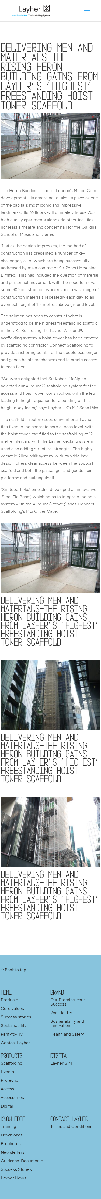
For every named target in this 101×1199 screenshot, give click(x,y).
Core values (12, 1008)
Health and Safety (67, 1034)
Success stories (16, 1017)
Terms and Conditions (71, 1126)
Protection (11, 1080)
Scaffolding (11, 1063)
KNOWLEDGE (13, 1118)
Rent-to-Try (12, 1034)
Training (8, 1126)
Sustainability (13, 1025)
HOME (6, 992)
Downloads (12, 1135)
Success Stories (16, 1169)
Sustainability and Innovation (67, 1023)
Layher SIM (61, 1063)
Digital (7, 1106)
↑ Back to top (13, 969)
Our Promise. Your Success (67, 1002)
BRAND (57, 992)
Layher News (13, 1177)
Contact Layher (15, 1042)
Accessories (12, 1097)
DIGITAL (59, 1055)
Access (7, 1088)
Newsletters (13, 1152)
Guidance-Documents (22, 1160)
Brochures (11, 1143)
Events (7, 1071)
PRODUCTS (11, 1055)
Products (9, 999)
